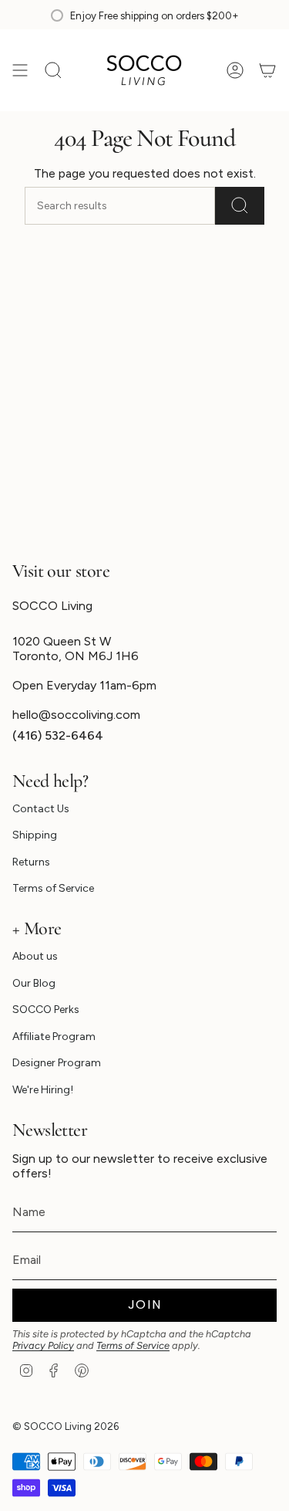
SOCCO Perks (45, 1009)
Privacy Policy (43, 1345)
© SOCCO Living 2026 (65, 1426)
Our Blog (33, 983)
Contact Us (40, 808)
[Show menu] (20, 70)
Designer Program (56, 1062)
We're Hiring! (42, 1089)
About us (35, 956)
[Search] (239, 206)
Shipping (34, 835)
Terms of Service (53, 888)
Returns (31, 862)
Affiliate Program (54, 1036)
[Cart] (267, 70)
